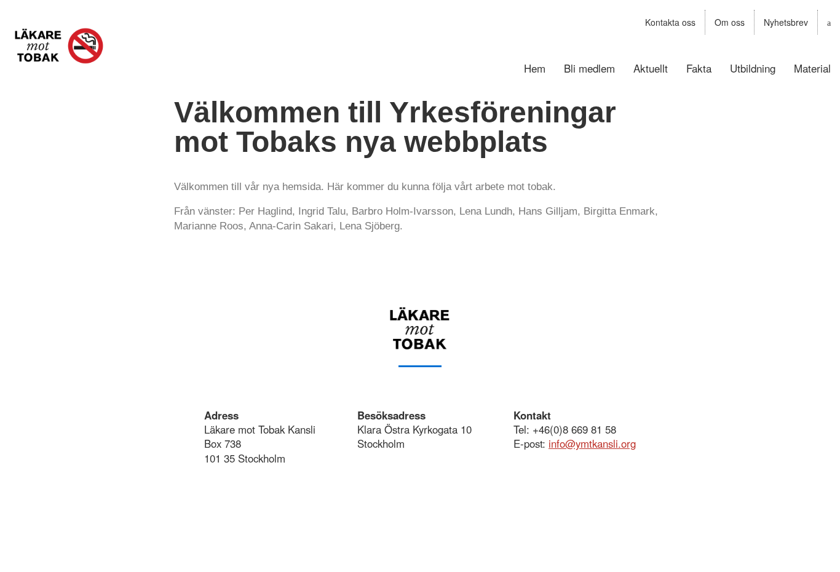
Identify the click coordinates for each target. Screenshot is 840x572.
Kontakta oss (670, 22)
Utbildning (752, 68)
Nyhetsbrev (786, 22)
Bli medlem (589, 68)
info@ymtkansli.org (592, 443)
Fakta (698, 68)
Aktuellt (650, 68)
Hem (534, 68)
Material (812, 68)
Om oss (730, 22)
